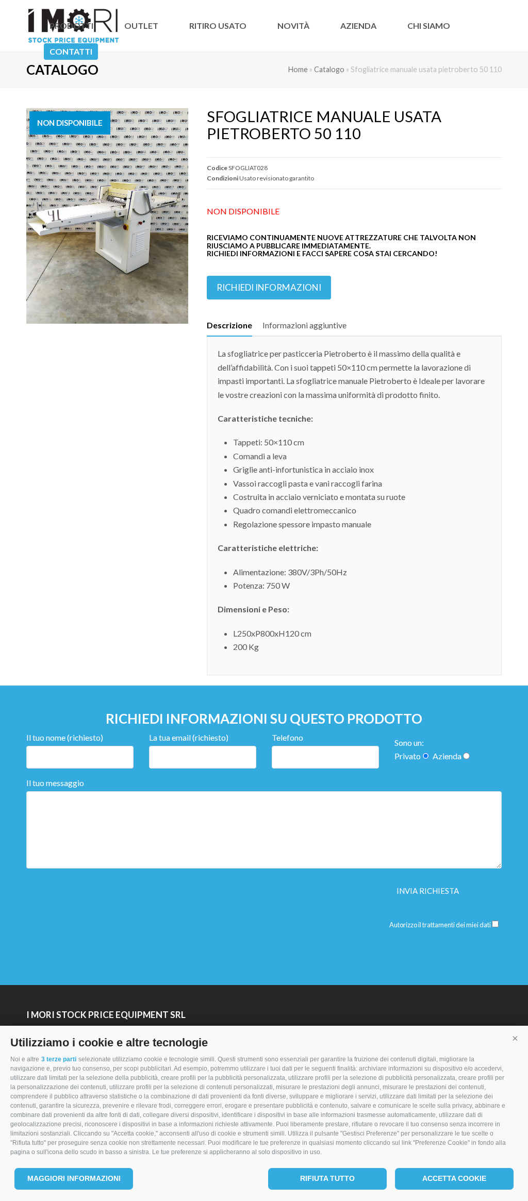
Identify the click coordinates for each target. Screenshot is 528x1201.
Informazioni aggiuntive (304, 325)
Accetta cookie (454, 1178)
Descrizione (229, 325)
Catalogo (329, 69)
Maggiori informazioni (74, 1178)
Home (298, 69)
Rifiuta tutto (327, 1178)
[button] (515, 1038)
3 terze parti (58, 1059)
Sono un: (409, 742)
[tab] (229, 325)
